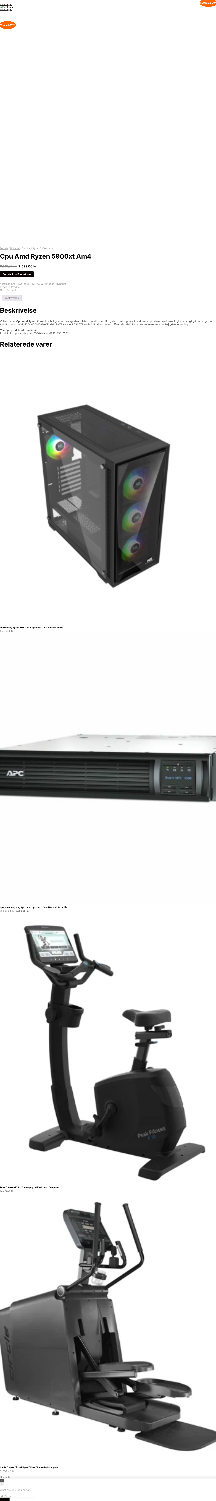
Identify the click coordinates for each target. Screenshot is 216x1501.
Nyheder (15, 248)
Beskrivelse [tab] (11, 297)
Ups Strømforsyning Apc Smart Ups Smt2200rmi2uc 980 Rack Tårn (34, 907)
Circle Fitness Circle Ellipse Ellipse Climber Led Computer (29, 1467)
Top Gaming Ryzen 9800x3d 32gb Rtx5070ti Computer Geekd (31, 627)
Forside (4, 248)
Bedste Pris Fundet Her (17, 274)
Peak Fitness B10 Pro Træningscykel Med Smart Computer (29, 1187)
